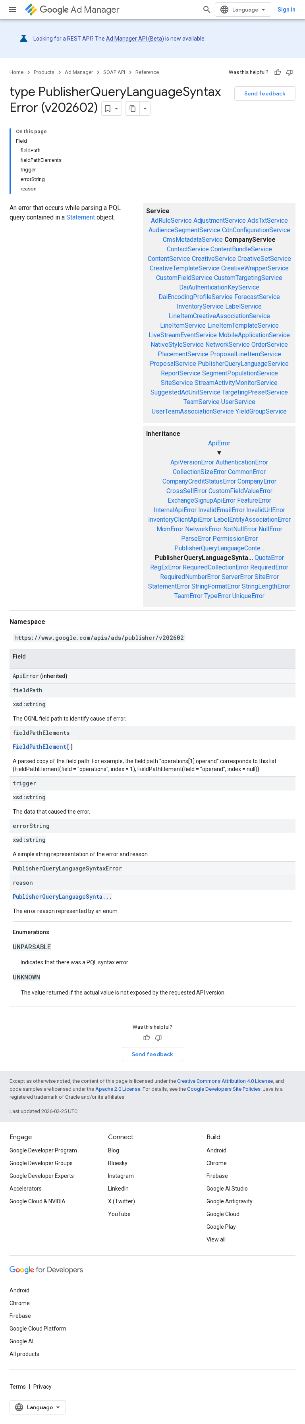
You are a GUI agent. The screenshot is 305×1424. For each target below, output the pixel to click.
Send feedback (265, 93)
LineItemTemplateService (243, 325)
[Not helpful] (289, 72)
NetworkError (203, 529)
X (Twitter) (121, 1201)
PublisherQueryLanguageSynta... (62, 896)
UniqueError (248, 596)
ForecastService (257, 297)
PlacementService (183, 354)
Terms (18, 1386)
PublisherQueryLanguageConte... (219, 548)
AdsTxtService (267, 220)
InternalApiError (175, 510)
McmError (169, 529)
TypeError (217, 596)
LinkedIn (118, 1188)
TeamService (201, 402)
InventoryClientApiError (180, 519)
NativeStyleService (177, 344)
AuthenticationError (242, 462)
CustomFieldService (184, 278)
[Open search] (207, 9)
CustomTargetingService (248, 278)
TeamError (188, 596)
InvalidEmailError (221, 510)
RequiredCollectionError (216, 567)
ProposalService (173, 363)
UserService (238, 402)
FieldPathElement (39, 746)
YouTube (119, 1214)
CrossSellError (186, 491)
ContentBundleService (241, 249)
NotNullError (240, 529)
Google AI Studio (227, 1188)
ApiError (219, 443)
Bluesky (117, 1163)
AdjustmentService (219, 220)
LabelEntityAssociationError (252, 519)
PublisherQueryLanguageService (243, 363)
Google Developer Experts (42, 1176)
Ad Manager (95, 9)
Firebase (217, 1176)
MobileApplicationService (254, 335)
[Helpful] (278, 72)
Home (16, 72)
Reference (147, 72)
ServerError (237, 577)
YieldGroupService (261, 411)
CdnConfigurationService (256, 230)
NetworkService (227, 344)
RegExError (165, 567)
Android (216, 1150)
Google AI (21, 1341)
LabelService (243, 306)
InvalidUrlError (265, 510)
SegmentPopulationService (240, 373)
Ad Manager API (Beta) (135, 38)
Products (44, 72)
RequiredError (269, 567)
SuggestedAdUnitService (185, 392)
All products (24, 1354)
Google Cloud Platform (38, 1328)
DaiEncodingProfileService (195, 297)
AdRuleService (171, 220)
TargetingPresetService (255, 392)
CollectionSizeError (199, 472)
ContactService (188, 249)
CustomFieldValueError (240, 491)
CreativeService (214, 258)
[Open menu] (13, 9)
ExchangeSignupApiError (202, 500)
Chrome (217, 1163)
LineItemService (183, 325)
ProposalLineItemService (245, 354)
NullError (270, 529)
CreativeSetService (264, 258)
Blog (113, 1150)
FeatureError (254, 500)
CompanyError (256, 481)
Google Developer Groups (41, 1163)
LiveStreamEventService (183, 335)
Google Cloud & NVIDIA (38, 1201)
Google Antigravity (230, 1201)
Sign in (286, 9)
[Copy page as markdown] (132, 108)
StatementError (169, 586)
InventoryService (200, 306)
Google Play (221, 1227)
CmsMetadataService (193, 239)
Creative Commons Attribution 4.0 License (225, 1081)
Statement (80, 217)
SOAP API (114, 72)
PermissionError (235, 538)
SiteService (177, 383)
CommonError (247, 472)
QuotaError (269, 557)
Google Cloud (223, 1214)
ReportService (181, 373)
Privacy (42, 1386)
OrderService (269, 344)
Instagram (121, 1176)
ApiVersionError (192, 462)
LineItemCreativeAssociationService (219, 316)
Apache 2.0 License (117, 1089)
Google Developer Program (43, 1150)
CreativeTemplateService (185, 268)
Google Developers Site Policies (224, 1089)
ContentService (169, 258)
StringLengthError (266, 586)
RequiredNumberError (190, 577)
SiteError (267, 577)
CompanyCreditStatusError (199, 481)
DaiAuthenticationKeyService (219, 287)
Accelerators (26, 1188)
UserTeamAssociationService (193, 411)
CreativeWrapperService (255, 268)
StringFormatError (215, 586)
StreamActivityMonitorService (236, 383)
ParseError (196, 538)
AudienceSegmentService (184, 230)
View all (216, 1239)
